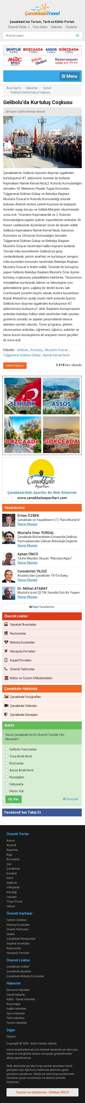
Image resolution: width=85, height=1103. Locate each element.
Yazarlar (71, 27)
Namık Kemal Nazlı (56, 355)
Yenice (11, 906)
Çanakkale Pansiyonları (21, 938)
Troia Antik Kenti (21, 756)
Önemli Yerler (17, 27)
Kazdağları (17, 777)
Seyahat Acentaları (23, 624)
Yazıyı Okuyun (27, 524)
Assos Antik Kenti (22, 770)
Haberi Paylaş (14, 365)
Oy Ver (13, 799)
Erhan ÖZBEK (28, 515)
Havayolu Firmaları (22, 651)
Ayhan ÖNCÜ (27, 554)
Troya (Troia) (14, 901)
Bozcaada (17, 763)
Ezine (10, 878)
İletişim (11, 1036)
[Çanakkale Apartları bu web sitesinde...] (42, 480)
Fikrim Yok (17, 791)
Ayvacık (11, 845)
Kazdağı (12, 892)
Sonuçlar (72, 799)
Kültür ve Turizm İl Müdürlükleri (31, 678)
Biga (9, 854)
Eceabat (12, 873)
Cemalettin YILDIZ (32, 571)
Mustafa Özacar (56, 350)
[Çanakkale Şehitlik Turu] (42, 49)
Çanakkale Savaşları (24, 714)
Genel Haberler (16, 994)
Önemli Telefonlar (22, 669)
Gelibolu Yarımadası (23, 749)
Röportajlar (13, 1004)
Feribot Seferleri (17, 920)
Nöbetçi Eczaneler (22, 642)
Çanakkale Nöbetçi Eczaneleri (25, 976)
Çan (9, 864)
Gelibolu (22, 350)
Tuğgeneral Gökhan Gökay (22, 355)
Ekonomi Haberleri (18, 990)
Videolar (56, 27)
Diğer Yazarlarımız (43, 606)
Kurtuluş (36, 350)
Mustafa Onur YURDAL (35, 533)
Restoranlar (18, 633)
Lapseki (12, 897)
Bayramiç (12, 849)
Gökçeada (16, 784)
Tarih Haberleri (15, 1018)
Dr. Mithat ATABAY (32, 588)
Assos (11, 840)
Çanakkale (13, 868)
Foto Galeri (40, 27)
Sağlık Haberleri (16, 1008)
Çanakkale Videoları (23, 706)
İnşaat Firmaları (20, 660)
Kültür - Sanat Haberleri (21, 999)
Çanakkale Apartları (19, 971)
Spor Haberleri (16, 1013)
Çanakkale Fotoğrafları (25, 697)
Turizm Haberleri (17, 1022)
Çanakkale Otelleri (18, 966)
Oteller (11, 934)
